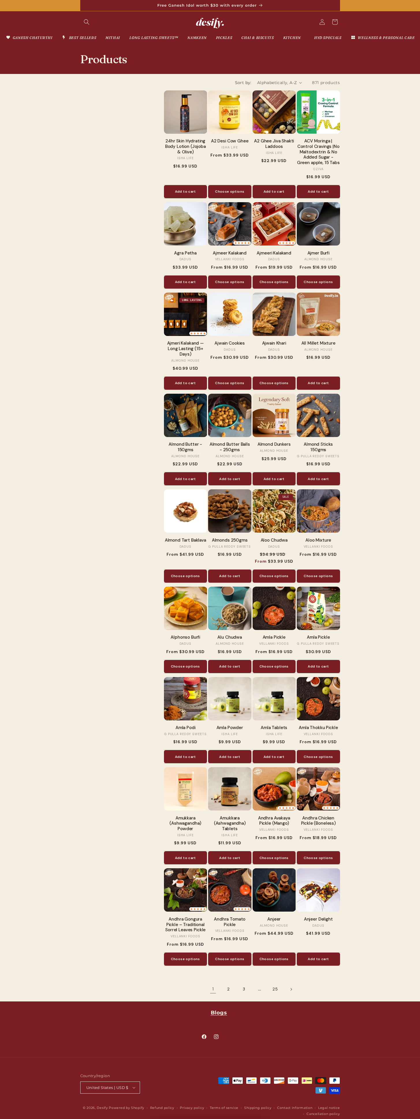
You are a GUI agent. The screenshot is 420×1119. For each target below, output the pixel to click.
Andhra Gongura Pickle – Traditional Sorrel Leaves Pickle (185, 925)
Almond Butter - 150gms (185, 447)
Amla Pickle (274, 637)
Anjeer (274, 919)
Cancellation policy (323, 1114)
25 (275, 989)
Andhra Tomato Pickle (229, 922)
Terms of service (224, 1108)
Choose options (229, 191)
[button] (86, 22)
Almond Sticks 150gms (318, 447)
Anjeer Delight (318, 919)
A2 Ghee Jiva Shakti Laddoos (274, 143)
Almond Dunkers (274, 444)
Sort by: (243, 82)
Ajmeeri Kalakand (274, 253)
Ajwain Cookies (229, 343)
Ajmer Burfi (318, 253)
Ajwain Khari (274, 343)
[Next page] (291, 989)
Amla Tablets (274, 727)
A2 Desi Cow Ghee (230, 141)
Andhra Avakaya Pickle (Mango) (274, 820)
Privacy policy (192, 1108)
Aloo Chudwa (274, 540)
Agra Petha (185, 253)
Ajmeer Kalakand (230, 253)
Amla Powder (229, 727)
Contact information (294, 1108)
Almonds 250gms (230, 540)
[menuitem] (29, 38)
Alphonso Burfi (185, 637)
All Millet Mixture (318, 343)
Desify (102, 1108)
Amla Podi (185, 727)
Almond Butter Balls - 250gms (230, 447)
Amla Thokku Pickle (318, 727)
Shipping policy (258, 1108)
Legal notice (329, 1108)
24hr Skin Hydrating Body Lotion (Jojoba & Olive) (185, 146)
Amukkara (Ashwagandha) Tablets (230, 823)
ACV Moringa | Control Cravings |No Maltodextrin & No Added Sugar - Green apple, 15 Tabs (318, 152)
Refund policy (162, 1108)
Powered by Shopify (126, 1108)
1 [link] (213, 989)
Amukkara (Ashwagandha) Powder (185, 823)
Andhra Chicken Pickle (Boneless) (318, 820)
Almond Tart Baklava (185, 540)
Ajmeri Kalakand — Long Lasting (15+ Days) (185, 349)
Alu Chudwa (229, 637)
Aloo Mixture (318, 540)
